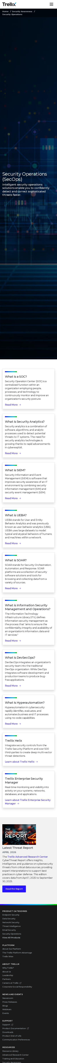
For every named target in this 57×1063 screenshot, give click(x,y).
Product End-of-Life (11, 1036)
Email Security (9, 930)
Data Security (8, 918)
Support (6, 1024)
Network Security (10, 922)
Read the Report (14, 889)
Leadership (7, 975)
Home (5, 11)
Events (5, 1013)
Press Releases (9, 1002)
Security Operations (11, 934)
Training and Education (13, 1058)
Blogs (5, 1006)
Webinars (6, 1009)
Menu (54, 4)
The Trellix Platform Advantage (17, 952)
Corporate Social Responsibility (17, 987)
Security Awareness (22, 11)
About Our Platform (11, 949)
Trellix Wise (7, 956)
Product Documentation (14, 1028)
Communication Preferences (16, 1039)
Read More (11, 404)
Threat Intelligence (11, 926)
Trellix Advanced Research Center (27, 856)
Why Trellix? (8, 968)
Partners (6, 979)
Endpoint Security (10, 915)
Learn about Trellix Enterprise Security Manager (28, 802)
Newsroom (7, 998)
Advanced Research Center (15, 1055)
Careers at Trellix (10, 983)
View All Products (11, 937)
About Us (6, 971)
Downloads (7, 1032)
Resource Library (10, 1051)
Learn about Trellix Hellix (19, 761)
